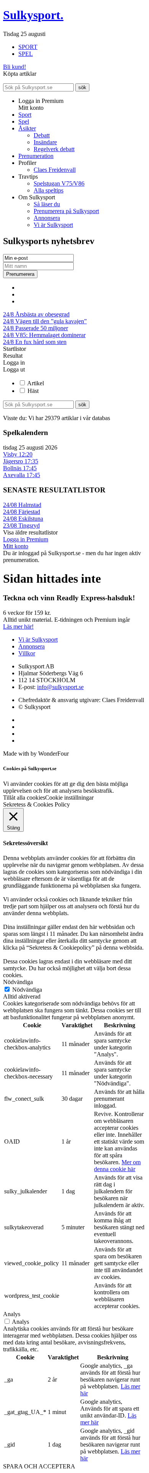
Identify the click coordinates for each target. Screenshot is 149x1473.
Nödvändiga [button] (18, 982)
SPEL (25, 54)
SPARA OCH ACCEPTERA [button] (39, 1466)
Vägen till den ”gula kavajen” (45, 321)
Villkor (26, 653)
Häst (33, 391)
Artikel (35, 383)
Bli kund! (14, 67)
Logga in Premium (25, 539)
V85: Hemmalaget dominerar (44, 335)
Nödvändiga (27, 989)
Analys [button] (11, 1314)
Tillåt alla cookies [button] (24, 797)
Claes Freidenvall (55, 169)
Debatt (42, 135)
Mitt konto (15, 546)
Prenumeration (35, 156)
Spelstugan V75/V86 (59, 183)
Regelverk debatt (54, 149)
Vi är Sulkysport (53, 225)
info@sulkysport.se (60, 687)
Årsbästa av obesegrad (36, 314)
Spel (23, 121)
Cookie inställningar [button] (69, 797)
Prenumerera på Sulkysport (66, 211)
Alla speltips (48, 190)
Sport (24, 114)
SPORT (27, 47)
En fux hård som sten (34, 342)
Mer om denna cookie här (117, 1165)
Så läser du (47, 204)
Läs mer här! (18, 626)
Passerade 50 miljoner (35, 328)
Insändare (45, 142)
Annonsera (47, 218)
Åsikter (27, 128)
